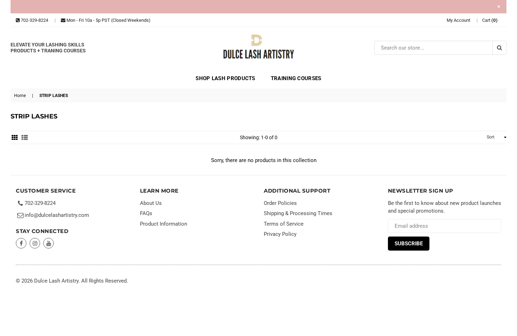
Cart (490, 20)
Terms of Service (284, 224)
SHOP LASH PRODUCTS (225, 78)
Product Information (163, 224)
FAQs (146, 213)
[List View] (24, 137)
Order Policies (280, 203)
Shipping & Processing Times (298, 213)
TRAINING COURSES (296, 78)
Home (20, 95)
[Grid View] (15, 137)
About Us (151, 203)
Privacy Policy (280, 234)
